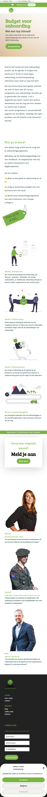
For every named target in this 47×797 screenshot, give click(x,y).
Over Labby (9, 698)
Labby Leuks (9, 712)
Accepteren (23, 780)
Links (7, 695)
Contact (7, 701)
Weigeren (23, 786)
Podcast (7, 714)
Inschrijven (11, 757)
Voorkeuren (23, 792)
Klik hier (31, 5)
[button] (44, 768)
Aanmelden (14, 46)
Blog (6, 709)
